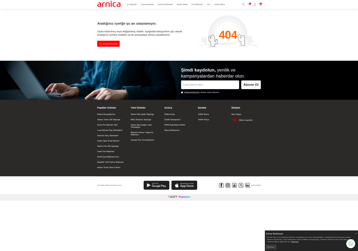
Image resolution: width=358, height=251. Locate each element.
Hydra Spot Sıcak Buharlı (108, 141)
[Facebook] (221, 185)
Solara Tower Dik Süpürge (108, 119)
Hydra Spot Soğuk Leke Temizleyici (141, 126)
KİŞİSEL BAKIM (182, 4)
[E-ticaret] (179, 197)
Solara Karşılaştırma (106, 114)
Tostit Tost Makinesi (105, 151)
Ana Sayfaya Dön (109, 44)
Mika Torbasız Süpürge (141, 119)
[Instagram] (228, 185)
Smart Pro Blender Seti (107, 125)
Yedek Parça (203, 119)
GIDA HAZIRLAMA (147, 4)
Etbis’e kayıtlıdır (246, 120)
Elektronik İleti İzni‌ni (191, 92)
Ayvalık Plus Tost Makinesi (142, 140)
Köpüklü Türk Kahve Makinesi (110, 162)
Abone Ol (251, 84)
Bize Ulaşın (236, 114)
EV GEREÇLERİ (197, 4)
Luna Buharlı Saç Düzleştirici (110, 130)
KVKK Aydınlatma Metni (174, 125)
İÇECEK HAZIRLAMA (165, 4)
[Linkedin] (247, 185)
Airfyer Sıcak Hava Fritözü (108, 167)
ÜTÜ (208, 4)
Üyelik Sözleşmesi (172, 119)
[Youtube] (234, 185)
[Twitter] (241, 185)
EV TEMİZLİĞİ (132, 4)
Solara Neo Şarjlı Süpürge (142, 114)
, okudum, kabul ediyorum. (201, 92)
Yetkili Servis (203, 114)
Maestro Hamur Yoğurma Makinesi (142, 133)
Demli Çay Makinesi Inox (108, 157)
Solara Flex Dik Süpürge (108, 146)
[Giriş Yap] (255, 4)
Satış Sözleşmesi (171, 130)
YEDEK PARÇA (219, 4)
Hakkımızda (169, 114)
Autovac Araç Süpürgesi (107, 135)
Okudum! (271, 247)
